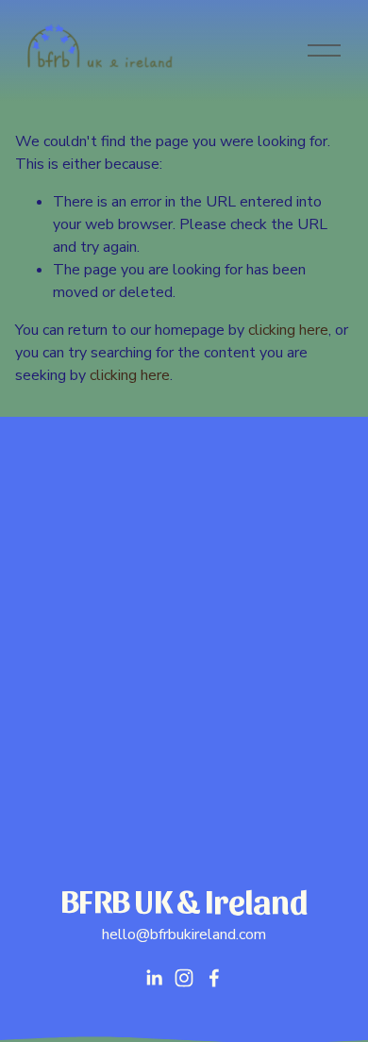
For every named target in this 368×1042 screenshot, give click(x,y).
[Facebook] (214, 977)
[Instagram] (184, 977)
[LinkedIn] (153, 977)
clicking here (288, 330)
